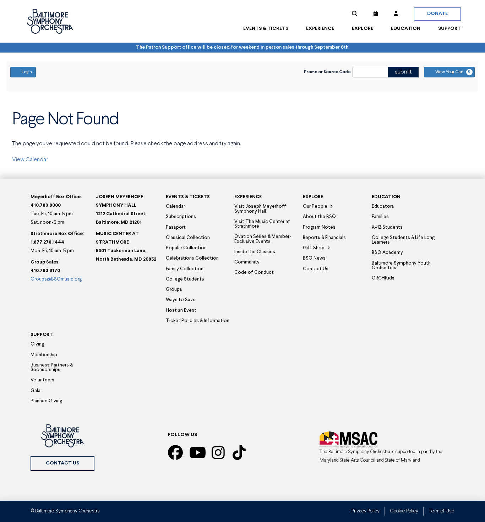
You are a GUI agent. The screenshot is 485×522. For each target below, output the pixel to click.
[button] (355, 14)
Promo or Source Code (327, 72)
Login (27, 72)
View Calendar (30, 160)
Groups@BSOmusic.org (56, 279)
